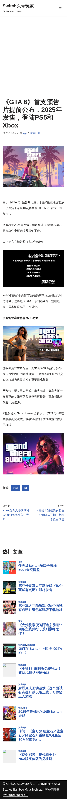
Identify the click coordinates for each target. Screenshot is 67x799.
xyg (25, 133)
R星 (25, 488)
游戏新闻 (35, 133)
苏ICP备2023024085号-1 (19, 783)
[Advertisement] (33, 52)
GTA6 (15, 488)
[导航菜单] (60, 8)
